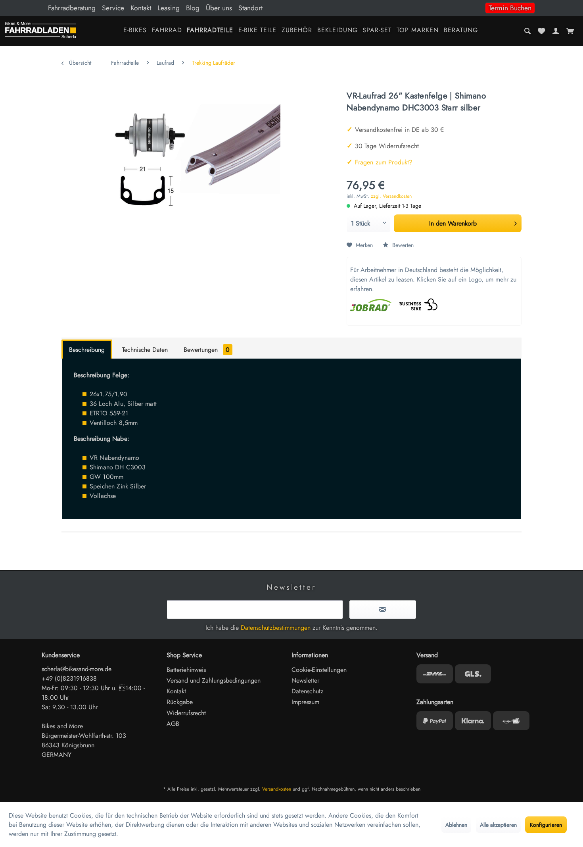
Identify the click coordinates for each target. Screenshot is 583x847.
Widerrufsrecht (186, 713)
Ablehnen (456, 825)
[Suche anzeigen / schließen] (527, 31)
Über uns (219, 8)
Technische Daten (145, 349)
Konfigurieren (546, 825)
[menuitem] (291, 8)
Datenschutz (307, 691)
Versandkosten (276, 789)
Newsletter (305, 680)
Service (113, 8)
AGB (173, 723)
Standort (250, 8)
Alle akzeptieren (498, 825)
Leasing (168, 8)
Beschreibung (87, 349)
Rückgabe (180, 701)
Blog (192, 8)
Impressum (305, 701)
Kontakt (140, 8)
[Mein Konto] (556, 31)
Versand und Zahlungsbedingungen (214, 680)
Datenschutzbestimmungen (276, 627)
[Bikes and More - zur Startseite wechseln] (40, 32)
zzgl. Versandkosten (391, 196)
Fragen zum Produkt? (379, 162)
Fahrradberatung (72, 8)
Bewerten (402, 245)
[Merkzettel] (541, 31)
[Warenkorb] (570, 31)
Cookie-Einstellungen (319, 669)
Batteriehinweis (186, 669)
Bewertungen (207, 349)
